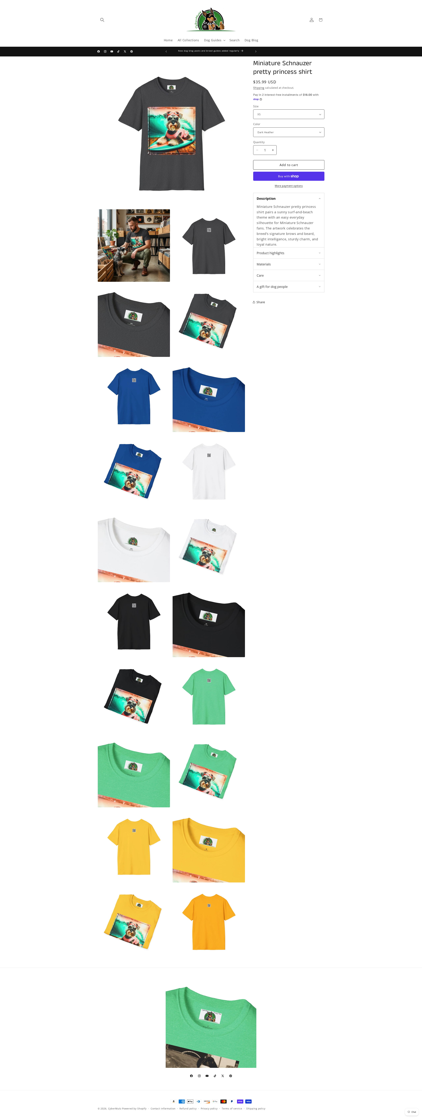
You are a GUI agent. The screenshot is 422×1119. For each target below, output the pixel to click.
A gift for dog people (272, 286)
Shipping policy (255, 1108)
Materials (264, 264)
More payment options (289, 185)
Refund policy (188, 1108)
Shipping (258, 87)
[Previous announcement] (166, 51)
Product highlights (270, 253)
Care (260, 275)
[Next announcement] (255, 51)
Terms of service (232, 1108)
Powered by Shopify (134, 1108)
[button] (102, 19)
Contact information (163, 1108)
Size (255, 106)
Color (256, 124)
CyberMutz (114, 1108)
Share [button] (260, 302)
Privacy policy (209, 1108)
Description (266, 198)
